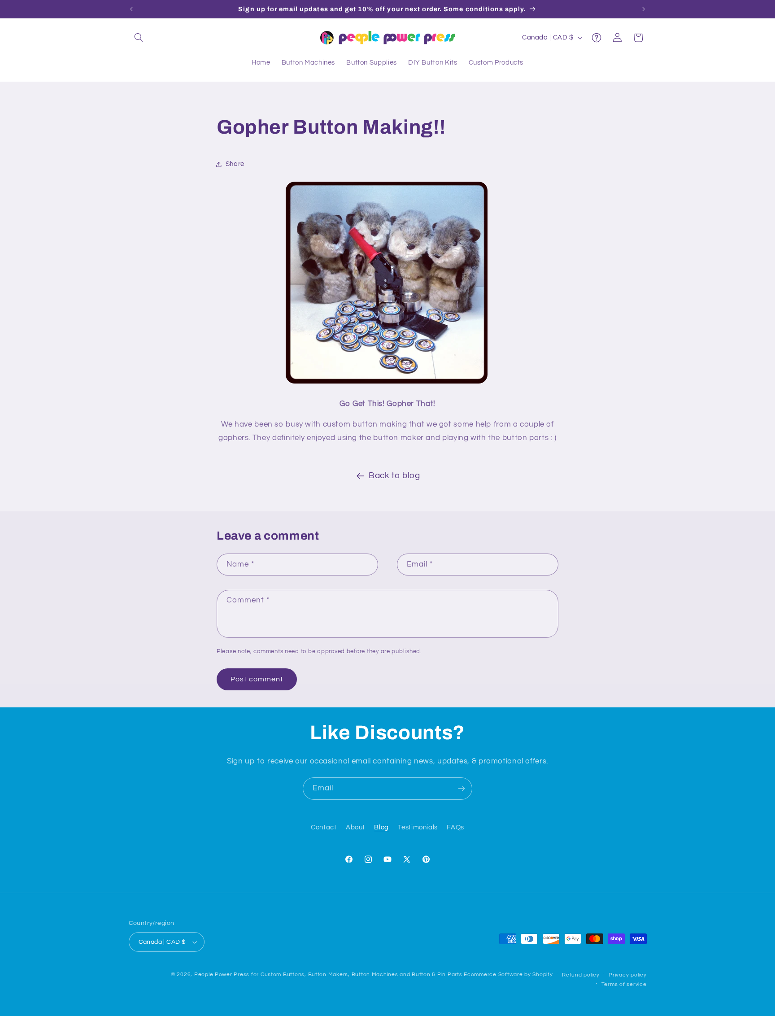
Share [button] (235, 164)
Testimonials (418, 827)
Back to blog (394, 475)
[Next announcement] (643, 9)
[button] (139, 37)
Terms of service (624, 984)
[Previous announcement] (131, 9)
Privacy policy (627, 974)
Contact (323, 827)
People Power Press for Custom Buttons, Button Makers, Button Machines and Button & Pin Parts (328, 974)
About (355, 827)
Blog (381, 827)
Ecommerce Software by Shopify (508, 974)
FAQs (455, 827)
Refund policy (581, 974)
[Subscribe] (461, 788)
